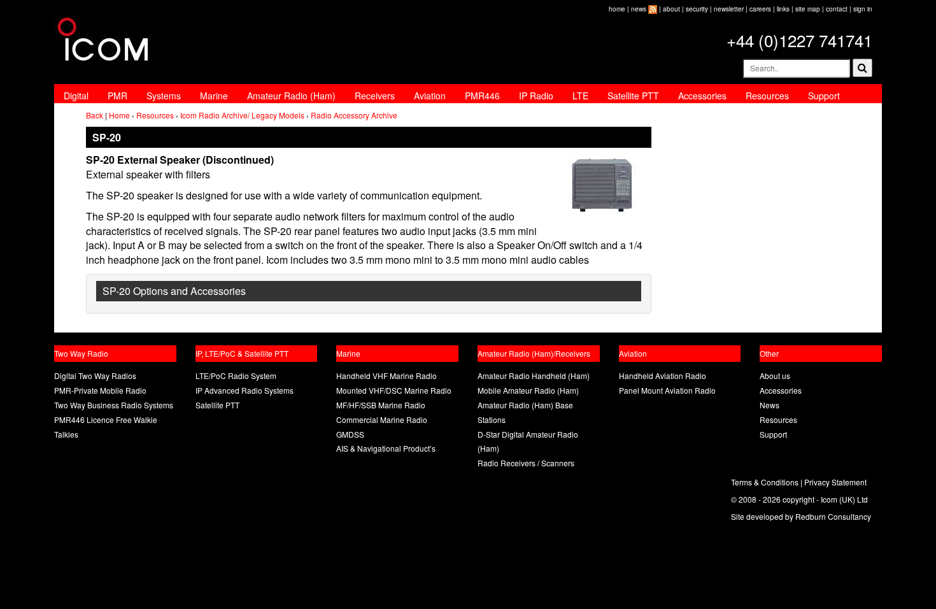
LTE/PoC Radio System (235, 375)
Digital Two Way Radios (95, 375)
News (769, 404)
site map (807, 8)
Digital (76, 95)
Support (824, 95)
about (671, 8)
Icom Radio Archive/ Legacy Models (242, 115)
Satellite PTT (633, 95)
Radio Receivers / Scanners (526, 462)
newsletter (729, 8)
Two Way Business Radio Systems (113, 404)
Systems (163, 95)
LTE (580, 95)
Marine (214, 95)
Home (119, 115)
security (697, 8)
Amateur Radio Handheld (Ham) (534, 375)
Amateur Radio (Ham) (291, 95)
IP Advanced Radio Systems (244, 390)
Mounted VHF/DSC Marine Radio (393, 390)
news (638, 8)
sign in (862, 8)
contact (836, 8)
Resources (767, 95)
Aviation (430, 95)
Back (94, 115)
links (783, 8)
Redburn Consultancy (833, 516)
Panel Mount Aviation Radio (667, 390)
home (617, 8)
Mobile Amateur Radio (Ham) (528, 390)
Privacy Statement (835, 481)
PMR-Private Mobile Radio (100, 390)
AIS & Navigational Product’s (386, 448)
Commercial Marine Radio (381, 419)
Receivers (375, 95)
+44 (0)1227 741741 (799, 40)
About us (775, 375)
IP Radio (536, 95)
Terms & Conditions (764, 481)
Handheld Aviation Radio (662, 375)
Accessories (702, 95)
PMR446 (482, 95)
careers (760, 8)
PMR (117, 95)
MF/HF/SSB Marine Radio (380, 404)
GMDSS (350, 434)
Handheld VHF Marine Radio (386, 375)
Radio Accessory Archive (354, 115)
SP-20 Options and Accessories (174, 290)
